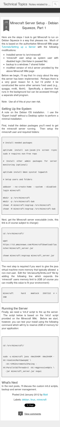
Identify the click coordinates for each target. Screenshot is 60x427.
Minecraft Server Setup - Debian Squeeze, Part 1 (34, 25)
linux (32, 399)
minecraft (41, 399)
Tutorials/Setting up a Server (19, 46)
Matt (45, 394)
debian (25, 399)
